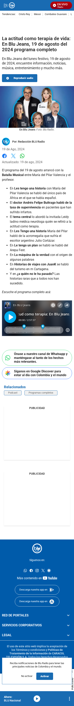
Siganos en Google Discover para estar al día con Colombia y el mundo (40, 373)
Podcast (12, 392)
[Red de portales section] (68, 615)
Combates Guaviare (56, 14)
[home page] (28, 5)
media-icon (37, 698)
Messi (37, 14)
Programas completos (41, 392)
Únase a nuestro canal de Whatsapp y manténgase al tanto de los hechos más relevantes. (40, 357)
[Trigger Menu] (5, 5)
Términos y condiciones (30, 649)
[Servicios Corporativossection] (68, 625)
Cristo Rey (24, 14)
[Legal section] (68, 635)
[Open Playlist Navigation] (69, 699)
